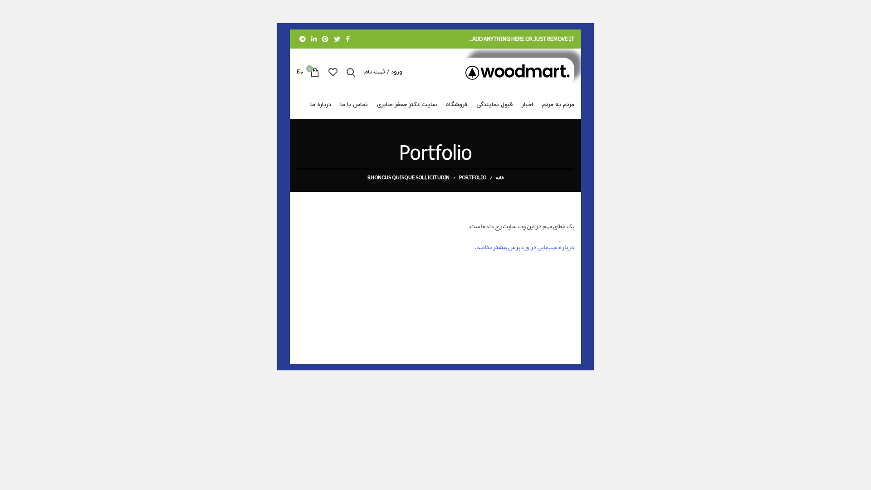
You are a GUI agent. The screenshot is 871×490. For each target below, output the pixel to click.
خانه (500, 177)
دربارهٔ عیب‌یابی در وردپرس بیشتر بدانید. (524, 246)
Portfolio (472, 177)
